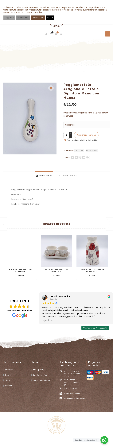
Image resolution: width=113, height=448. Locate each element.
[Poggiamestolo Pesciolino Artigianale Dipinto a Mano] (109, 224)
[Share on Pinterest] (80, 157)
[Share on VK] (88, 157)
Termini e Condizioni (41, 380)
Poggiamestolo (91, 150)
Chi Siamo (9, 369)
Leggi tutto (9, 17)
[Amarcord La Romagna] (56, 425)
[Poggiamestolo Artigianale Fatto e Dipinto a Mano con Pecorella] (3, 224)
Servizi (8, 375)
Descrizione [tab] (45, 175)
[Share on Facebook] (72, 157)
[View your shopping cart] (56, 34)
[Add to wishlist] (21, 275)
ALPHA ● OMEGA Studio (34, 444)
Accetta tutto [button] (38, 17)
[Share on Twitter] (76, 157)
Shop (7, 380)
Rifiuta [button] (50, 17)
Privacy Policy (39, 369)
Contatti (8, 385)
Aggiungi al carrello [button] (18, 271)
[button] (51, 88)
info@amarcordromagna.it (74, 398)
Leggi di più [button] (47, 320)
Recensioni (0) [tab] (69, 175)
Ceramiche (79, 150)
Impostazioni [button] (23, 17)
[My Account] (46, 34)
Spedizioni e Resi (40, 375)
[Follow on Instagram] (10, 439)
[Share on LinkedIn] (83, 157)
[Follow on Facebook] (5, 439)
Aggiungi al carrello (86, 135)
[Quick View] (31, 271)
